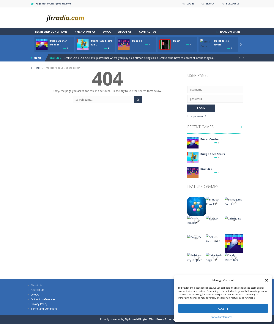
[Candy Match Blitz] (234, 257)
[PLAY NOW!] (42, 44)
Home (36, 68)
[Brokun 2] (193, 172)
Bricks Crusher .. (211, 139)
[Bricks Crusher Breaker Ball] (193, 142)
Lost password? (196, 116)
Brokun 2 (136, 40)
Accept (223, 308)
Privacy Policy (85, 31)
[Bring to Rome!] (215, 201)
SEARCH (210, 3)
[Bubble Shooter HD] (196, 206)
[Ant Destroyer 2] (215, 239)
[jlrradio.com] (68, 17)
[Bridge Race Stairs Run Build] (193, 157)
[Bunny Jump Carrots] (234, 201)
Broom (176, 40)
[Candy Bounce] (196, 220)
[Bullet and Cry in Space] (196, 257)
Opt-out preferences (221, 317)
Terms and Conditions (50, 31)
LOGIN (190, 3)
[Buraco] (212, 218)
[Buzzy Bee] (195, 236)
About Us (125, 31)
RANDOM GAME (229, 31)
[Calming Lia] (233, 218)
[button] (266, 280)
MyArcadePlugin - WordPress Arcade (149, 319)
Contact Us (147, 31)
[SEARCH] (138, 99)
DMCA (107, 31)
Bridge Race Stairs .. (213, 154)
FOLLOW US (233, 3)
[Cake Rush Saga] (215, 257)
